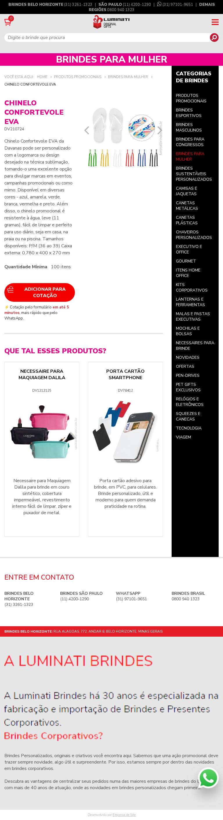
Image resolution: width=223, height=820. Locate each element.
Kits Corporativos (192, 287)
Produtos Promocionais (191, 98)
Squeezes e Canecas (188, 416)
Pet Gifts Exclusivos (188, 387)
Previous (86, 130)
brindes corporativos (32, 768)
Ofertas (185, 366)
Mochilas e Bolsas (188, 331)
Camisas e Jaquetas (186, 191)
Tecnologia (189, 428)
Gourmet (186, 261)
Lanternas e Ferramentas (190, 302)
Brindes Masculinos (189, 127)
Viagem (183, 437)
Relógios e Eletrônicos (190, 401)
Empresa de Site (124, 815)
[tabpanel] (123, 138)
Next (160, 130)
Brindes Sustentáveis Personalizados (194, 174)
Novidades (187, 357)
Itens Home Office (188, 272)
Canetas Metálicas (187, 205)
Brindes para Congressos (190, 142)
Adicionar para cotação (45, 292)
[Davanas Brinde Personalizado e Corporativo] (111, 22)
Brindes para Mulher (190, 156)
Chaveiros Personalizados (194, 234)
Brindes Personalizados (28, 755)
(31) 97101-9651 (178, 4)
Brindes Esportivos (189, 112)
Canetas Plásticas (187, 220)
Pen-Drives (187, 375)
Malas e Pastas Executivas (193, 316)
